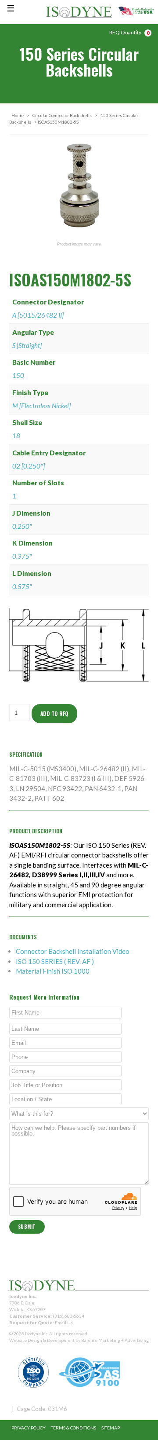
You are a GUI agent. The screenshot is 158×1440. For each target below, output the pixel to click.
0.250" (22, 526)
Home (17, 115)
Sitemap (110, 1427)
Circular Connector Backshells (62, 115)
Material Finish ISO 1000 (53, 971)
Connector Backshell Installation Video (72, 951)
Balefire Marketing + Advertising (115, 1340)
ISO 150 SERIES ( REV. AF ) (55, 961)
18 (16, 436)
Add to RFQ (54, 713)
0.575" (22, 586)
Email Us (64, 1322)
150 (18, 375)
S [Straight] (27, 345)
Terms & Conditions (73, 1427)
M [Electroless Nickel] (41, 406)
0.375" (22, 556)
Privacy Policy (28, 1427)
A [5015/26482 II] (38, 315)
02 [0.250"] (28, 466)
